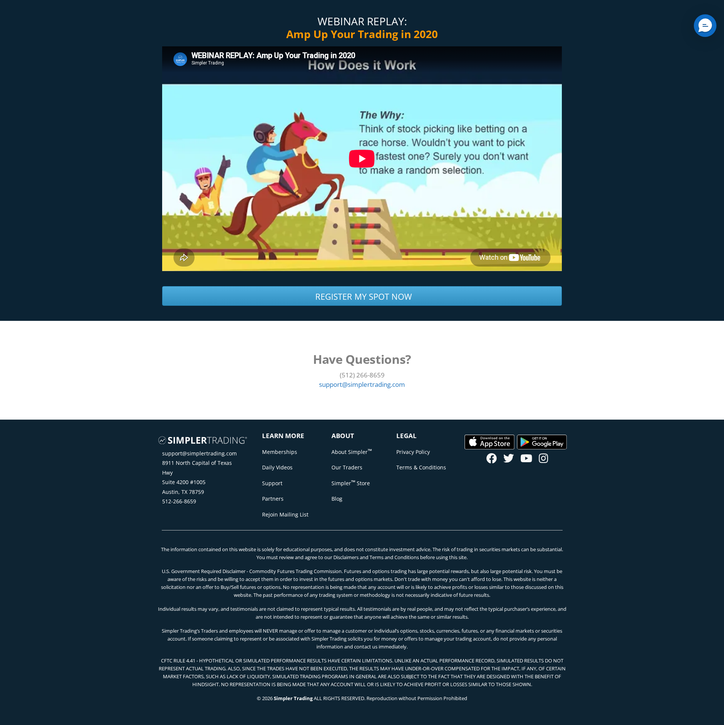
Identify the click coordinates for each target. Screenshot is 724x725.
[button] (705, 25)
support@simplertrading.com (199, 453)
